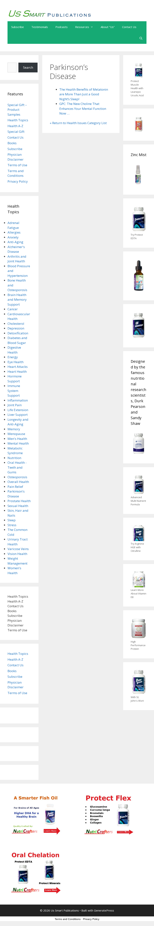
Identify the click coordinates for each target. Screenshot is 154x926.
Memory (14, 429)
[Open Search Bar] (140, 38)
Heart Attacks (18, 366)
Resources (82, 27)
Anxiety (13, 237)
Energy (13, 357)
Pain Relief (15, 486)
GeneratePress (104, 910)
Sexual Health (18, 506)
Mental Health (18, 443)
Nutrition (14, 458)
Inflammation (18, 400)
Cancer (13, 309)
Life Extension (18, 410)
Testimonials (39, 27)
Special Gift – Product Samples (17, 110)
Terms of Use (17, 165)
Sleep (12, 520)
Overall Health (18, 482)
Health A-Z (15, 126)
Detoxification (18, 333)
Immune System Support (14, 391)
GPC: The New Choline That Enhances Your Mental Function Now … (82, 108)
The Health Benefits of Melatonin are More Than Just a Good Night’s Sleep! (83, 94)
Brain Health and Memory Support (17, 300)
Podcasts (61, 27)
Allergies (14, 232)
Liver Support (18, 414)
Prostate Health (19, 501)
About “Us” (108, 27)
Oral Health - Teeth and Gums (17, 467)
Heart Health (17, 371)
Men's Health (17, 438)
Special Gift (16, 131)
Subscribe (17, 27)
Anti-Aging (15, 242)
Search (28, 67)
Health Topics (18, 120)
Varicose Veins (18, 549)
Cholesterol (16, 323)
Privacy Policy (18, 181)
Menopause (16, 434)
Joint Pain (15, 405)
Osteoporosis (17, 477)
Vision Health (17, 554)
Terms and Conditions (68, 919)
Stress (12, 525)
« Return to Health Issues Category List (78, 123)
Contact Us (129, 27)
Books (12, 143)
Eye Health (15, 362)
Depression (16, 328)
